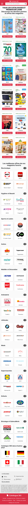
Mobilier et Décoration (19, 480)
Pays (14, 500)
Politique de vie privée (14, 502)
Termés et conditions (7, 500)
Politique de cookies (21, 500)
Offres (5, 476)
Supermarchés (20, 476)
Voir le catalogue (7, 36)
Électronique (7, 479)
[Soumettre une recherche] (25, 4)
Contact (4, 498)
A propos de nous (11, 498)
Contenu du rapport (20, 498)
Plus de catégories (6, 481)
